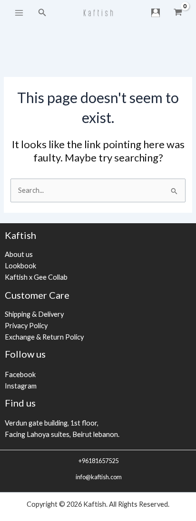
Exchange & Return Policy (44, 337)
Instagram (21, 386)
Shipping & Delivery (34, 314)
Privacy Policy (26, 326)
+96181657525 (98, 460)
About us (19, 254)
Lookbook (20, 266)
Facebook (20, 374)
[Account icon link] (155, 13)
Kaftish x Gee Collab (36, 277)
